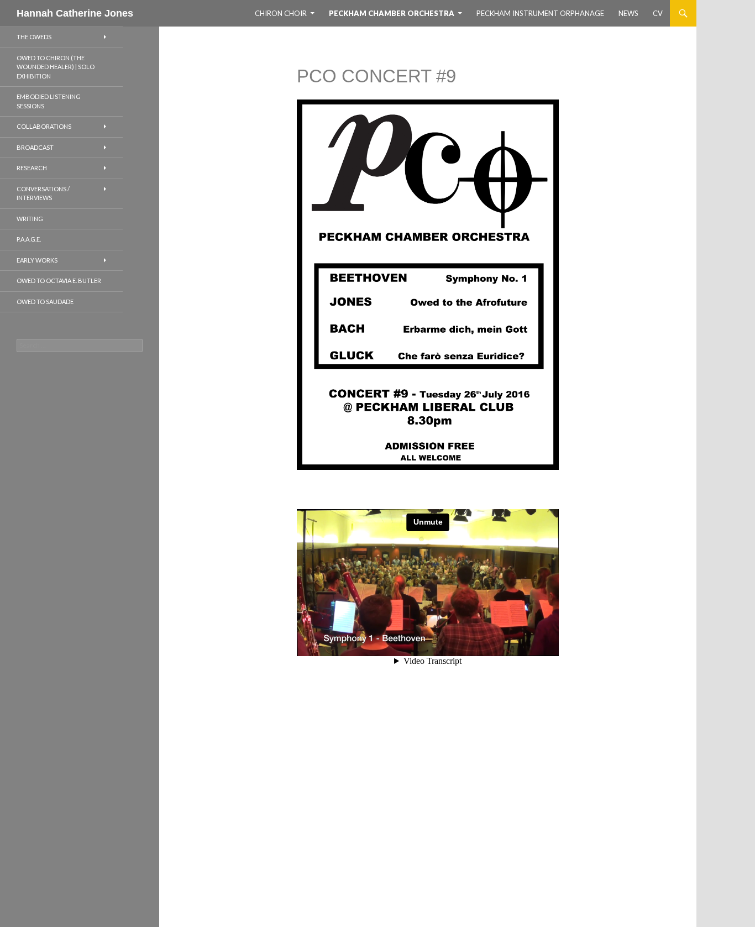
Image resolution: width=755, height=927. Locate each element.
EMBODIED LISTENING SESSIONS (49, 101)
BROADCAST (35, 147)
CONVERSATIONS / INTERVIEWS (43, 193)
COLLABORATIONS (44, 126)
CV (658, 13)
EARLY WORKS (37, 260)
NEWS (628, 13)
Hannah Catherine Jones (75, 13)
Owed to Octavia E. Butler (59, 280)
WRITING (30, 218)
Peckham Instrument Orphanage (540, 13)
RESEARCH (32, 167)
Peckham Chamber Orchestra (391, 13)
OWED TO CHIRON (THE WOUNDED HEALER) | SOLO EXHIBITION (56, 67)
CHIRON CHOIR (281, 13)
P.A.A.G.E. (29, 239)
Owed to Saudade (45, 301)
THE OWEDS (34, 36)
